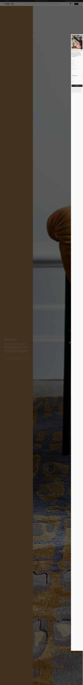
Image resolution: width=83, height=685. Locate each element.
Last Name (73, 63)
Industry (72, 74)
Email (72, 67)
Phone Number (73, 81)
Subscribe (77, 85)
